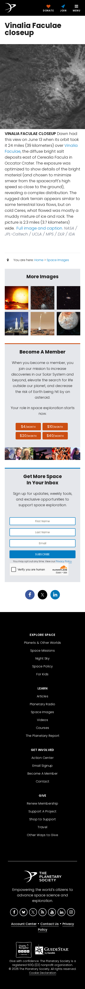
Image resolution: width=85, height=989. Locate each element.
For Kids (42, 674)
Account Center (24, 924)
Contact (42, 781)
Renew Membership (42, 803)
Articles (42, 696)
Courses (42, 728)
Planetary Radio (42, 704)
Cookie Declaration (42, 973)
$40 (55, 435)
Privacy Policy (64, 561)
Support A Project (42, 811)
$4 (28, 426)
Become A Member (42, 773)
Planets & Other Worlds (42, 642)
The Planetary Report (43, 735)
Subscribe (42, 554)
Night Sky (42, 658)
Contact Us (49, 924)
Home (38, 260)
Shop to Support (42, 819)
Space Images (58, 260)
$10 (55, 426)
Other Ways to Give (42, 835)
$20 (28, 435)
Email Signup (42, 765)
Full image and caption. (39, 228)
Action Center (42, 757)
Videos (42, 720)
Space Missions (42, 650)
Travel (42, 827)
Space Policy (42, 666)
